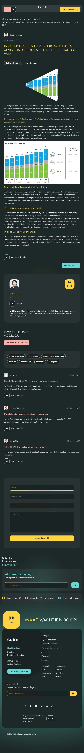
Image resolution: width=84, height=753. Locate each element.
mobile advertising (32, 111)
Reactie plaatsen (40, 538)
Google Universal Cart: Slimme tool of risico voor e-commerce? (32, 381)
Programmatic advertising (53, 356)
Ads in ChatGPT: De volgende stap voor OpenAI (25, 446)
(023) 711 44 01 (14, 661)
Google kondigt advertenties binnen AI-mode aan (26, 414)
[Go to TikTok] (52, 706)
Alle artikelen (45, 666)
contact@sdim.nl (14, 664)
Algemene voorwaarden (33, 715)
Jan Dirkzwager (16, 35)
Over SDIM (59, 673)
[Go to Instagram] (41, 706)
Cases (43, 669)
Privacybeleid (28, 718)
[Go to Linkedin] (47, 706)
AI (42, 651)
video (19, 111)
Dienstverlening (60, 666)
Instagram (53, 361)
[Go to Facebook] (30, 706)
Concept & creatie (49, 643)
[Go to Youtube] (36, 706)
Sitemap (58, 676)
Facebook (40, 361)
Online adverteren (31, 19)
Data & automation (49, 647)
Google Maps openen (17, 671)
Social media (26, 361)
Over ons (45, 660)
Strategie (45, 635)
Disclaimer (27, 721)
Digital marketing (14, 19)
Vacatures (45, 655)
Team (43, 676)
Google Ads (33, 356)
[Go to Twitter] (26, 706)
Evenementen (46, 673)
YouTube (12, 361)
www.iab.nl (24, 245)
